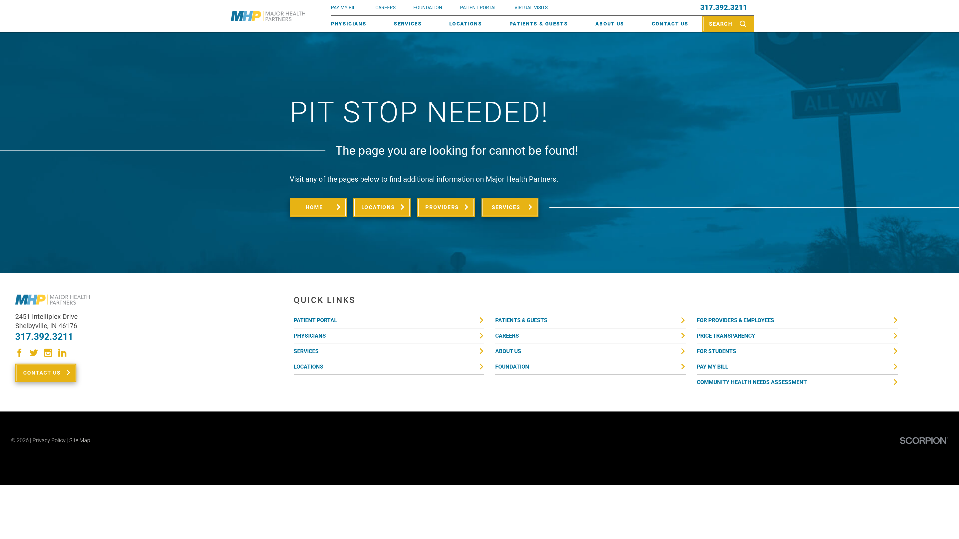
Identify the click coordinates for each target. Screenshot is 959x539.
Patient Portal (315, 320)
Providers (442, 207)
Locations (465, 24)
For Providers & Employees (735, 320)
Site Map (79, 440)
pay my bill (344, 7)
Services (408, 24)
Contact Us (670, 24)
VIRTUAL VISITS (531, 7)
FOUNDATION (427, 7)
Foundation (512, 367)
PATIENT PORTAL (478, 7)
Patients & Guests (538, 24)
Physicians (348, 24)
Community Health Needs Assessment (752, 382)
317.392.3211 (723, 7)
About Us (609, 24)
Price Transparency (726, 336)
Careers (385, 7)
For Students (716, 351)
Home (314, 207)
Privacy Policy (48, 440)
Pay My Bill (712, 367)
